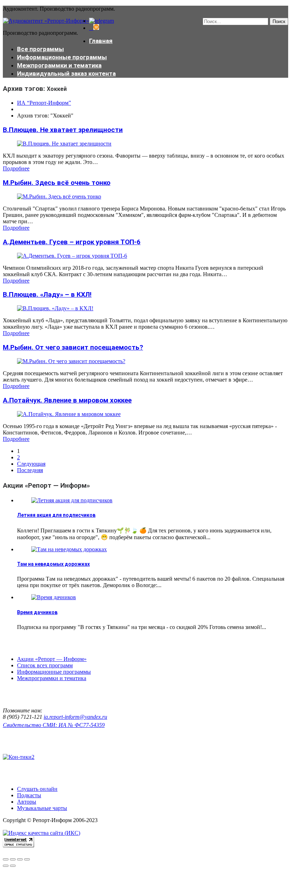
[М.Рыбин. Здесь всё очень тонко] (59, 196)
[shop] (94, 28)
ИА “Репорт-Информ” (44, 103)
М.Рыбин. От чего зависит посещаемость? (73, 347)
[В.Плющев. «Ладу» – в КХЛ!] (55, 308)
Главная (100, 40)
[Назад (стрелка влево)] (6, 866)
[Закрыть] (6, 859)
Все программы (40, 49)
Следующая (31, 464)
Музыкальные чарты (42, 808)
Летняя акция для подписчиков (56, 515)
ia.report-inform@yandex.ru (75, 717)
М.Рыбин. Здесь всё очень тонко (56, 183)
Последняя (30, 470)
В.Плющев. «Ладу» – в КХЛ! (47, 294)
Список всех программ (45, 665)
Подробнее (16, 168)
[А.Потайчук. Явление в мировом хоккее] (69, 414)
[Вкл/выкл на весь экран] (20, 859)
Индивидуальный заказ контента (66, 73)
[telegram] (101, 21)
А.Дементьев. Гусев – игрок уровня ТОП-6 (72, 242)
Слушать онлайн (37, 789)
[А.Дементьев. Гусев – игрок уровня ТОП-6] (72, 256)
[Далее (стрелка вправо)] (13, 866)
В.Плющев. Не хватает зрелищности (63, 130)
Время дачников (37, 612)
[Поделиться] (13, 859)
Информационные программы (62, 57)
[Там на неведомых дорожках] (69, 549)
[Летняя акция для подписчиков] (71, 500)
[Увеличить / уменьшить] (27, 859)
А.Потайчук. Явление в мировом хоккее (67, 400)
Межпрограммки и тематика (59, 65)
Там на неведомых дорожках (53, 564)
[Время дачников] (53, 597)
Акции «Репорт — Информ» (52, 659)
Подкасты (29, 795)
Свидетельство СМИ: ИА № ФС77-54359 (54, 725)
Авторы (26, 802)
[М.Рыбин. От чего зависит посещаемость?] (71, 361)
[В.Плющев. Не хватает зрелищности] (64, 144)
